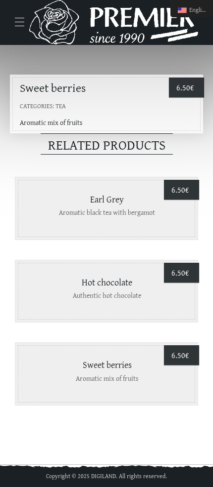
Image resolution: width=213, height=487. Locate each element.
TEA (60, 106)
